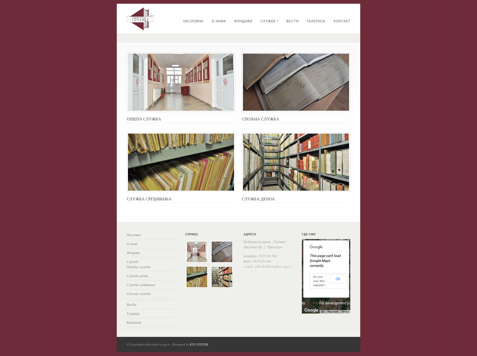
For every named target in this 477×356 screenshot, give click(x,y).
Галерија (316, 21)
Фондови (243, 21)
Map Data (333, 311)
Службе (270, 21)
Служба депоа (137, 275)
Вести (292, 21)
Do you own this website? (319, 281)
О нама (219, 21)
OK (338, 279)
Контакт (342, 21)
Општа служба (138, 266)
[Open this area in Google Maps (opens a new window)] (311, 310)
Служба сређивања (141, 284)
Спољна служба (139, 293)
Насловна (193, 21)
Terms (345, 311)
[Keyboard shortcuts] (322, 312)
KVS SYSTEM (199, 344)
